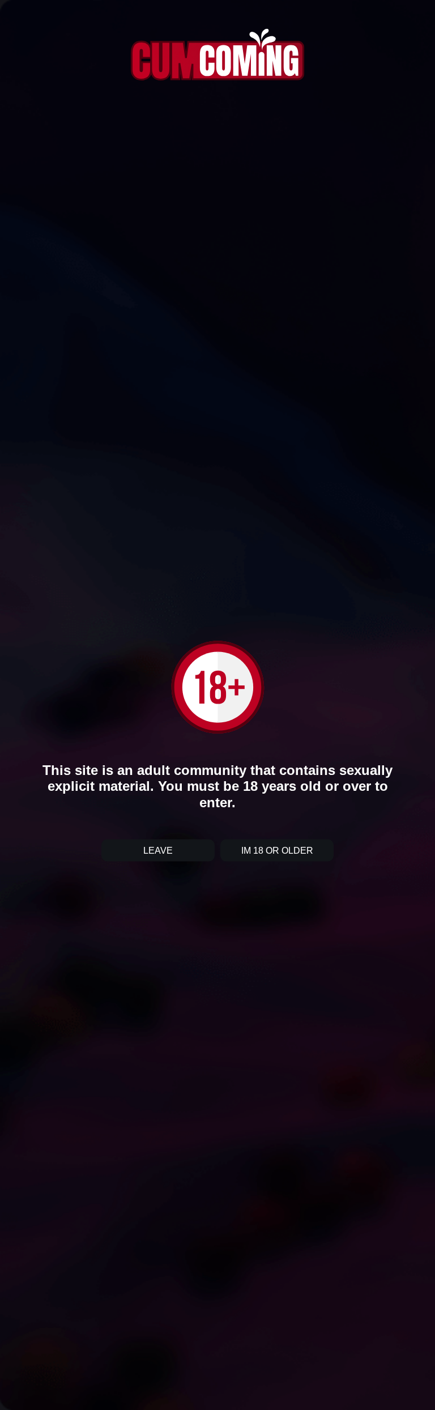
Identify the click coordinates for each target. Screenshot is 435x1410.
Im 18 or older (277, 850)
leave (158, 850)
